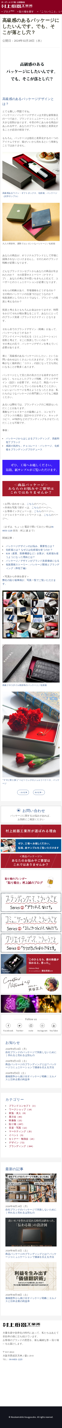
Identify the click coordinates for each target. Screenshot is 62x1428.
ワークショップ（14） (21, 1109)
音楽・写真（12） (18, 1127)
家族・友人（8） (18, 1113)
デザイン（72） (17, 1142)
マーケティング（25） (21, 1131)
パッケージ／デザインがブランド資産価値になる (32, 560)
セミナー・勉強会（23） (22, 1138)
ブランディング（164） (21, 1146)
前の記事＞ (39, 792)
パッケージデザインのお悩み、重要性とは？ (30, 546)
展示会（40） (16, 1116)
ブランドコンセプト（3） (23, 1105)
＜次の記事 (23, 792)
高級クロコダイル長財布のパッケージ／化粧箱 (24, 685)
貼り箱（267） (16, 1124)
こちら (30, 503)
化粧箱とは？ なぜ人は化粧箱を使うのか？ (29, 549)
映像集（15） (16, 1120)
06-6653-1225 (15, 1359)
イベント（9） (17, 1135)
